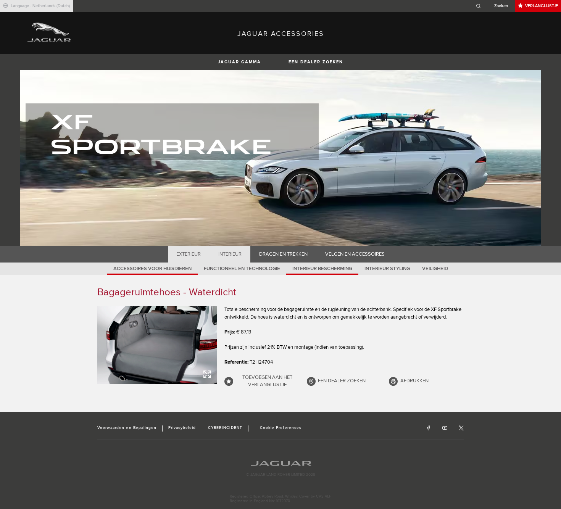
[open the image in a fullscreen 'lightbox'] (157, 345)
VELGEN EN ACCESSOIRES (355, 254)
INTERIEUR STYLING (387, 269)
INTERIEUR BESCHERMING (322, 269)
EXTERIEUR (188, 254)
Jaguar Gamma (239, 62)
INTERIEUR (230, 254)
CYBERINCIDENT (225, 427)
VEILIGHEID (435, 269)
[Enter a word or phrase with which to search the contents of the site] (494, 6)
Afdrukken (414, 381)
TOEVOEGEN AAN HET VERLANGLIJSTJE (267, 381)
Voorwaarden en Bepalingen (126, 427)
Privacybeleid (182, 427)
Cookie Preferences (280, 427)
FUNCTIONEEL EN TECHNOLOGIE (242, 269)
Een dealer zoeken (316, 62)
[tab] (189, 254)
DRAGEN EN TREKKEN (283, 254)
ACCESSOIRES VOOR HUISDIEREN (152, 269)
